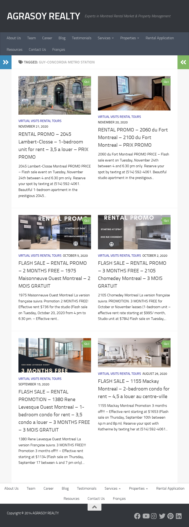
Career (47, 38)
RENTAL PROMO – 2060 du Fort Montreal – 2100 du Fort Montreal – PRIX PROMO (133, 137)
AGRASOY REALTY (43, 16)
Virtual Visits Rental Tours (40, 121)
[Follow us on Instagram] (154, 516)
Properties (128, 38)
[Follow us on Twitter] (162, 516)
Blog (62, 38)
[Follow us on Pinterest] (170, 516)
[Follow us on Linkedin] (179, 516)
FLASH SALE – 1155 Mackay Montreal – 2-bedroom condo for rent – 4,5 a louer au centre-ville (134, 388)
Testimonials (81, 38)
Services (104, 38)
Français (58, 49)
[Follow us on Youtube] (145, 516)
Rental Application (160, 38)
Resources (14, 49)
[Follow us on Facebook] (137, 516)
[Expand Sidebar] (6, 62)
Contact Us (37, 49)
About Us (14, 38)
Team (31, 38)
